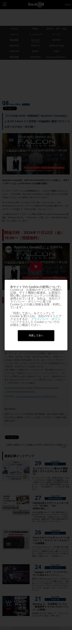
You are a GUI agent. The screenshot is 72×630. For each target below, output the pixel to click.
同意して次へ (36, 335)
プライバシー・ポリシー (35, 320)
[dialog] (36, 315)
